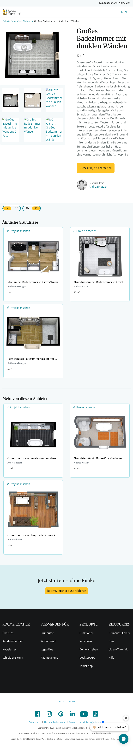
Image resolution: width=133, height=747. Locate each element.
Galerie (6, 21)
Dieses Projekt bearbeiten (96, 168)
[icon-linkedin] (72, 714)
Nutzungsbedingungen (55, 722)
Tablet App (86, 666)
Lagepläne (47, 649)
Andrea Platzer (22, 21)
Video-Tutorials (118, 649)
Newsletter (9, 649)
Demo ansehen (88, 649)
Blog (111, 641)
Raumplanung (49, 657)
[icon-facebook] (38, 714)
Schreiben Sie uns (13, 657)
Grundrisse (47, 633)
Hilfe (111, 657)
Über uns (7, 633)
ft (16, 208)
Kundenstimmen (12, 641)
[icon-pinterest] (61, 714)
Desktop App (87, 657)
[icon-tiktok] (95, 714)
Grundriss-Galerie (120, 633)
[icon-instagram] (49, 714)
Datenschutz (35, 722)
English (60, 701)
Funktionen (86, 633)
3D (36, 208)
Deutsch (72, 701)
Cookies (72, 722)
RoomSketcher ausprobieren (66, 591)
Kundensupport (108, 2)
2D (27, 208)
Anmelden (124, 2)
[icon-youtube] (84, 714)
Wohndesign (48, 641)
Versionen (85, 641)
